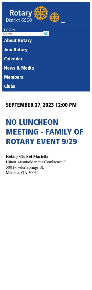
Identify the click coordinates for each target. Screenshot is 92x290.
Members (13, 77)
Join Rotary (15, 50)
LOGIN (9, 29)
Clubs (9, 87)
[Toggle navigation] (63, 22)
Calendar (13, 59)
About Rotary (18, 41)
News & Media (19, 68)
